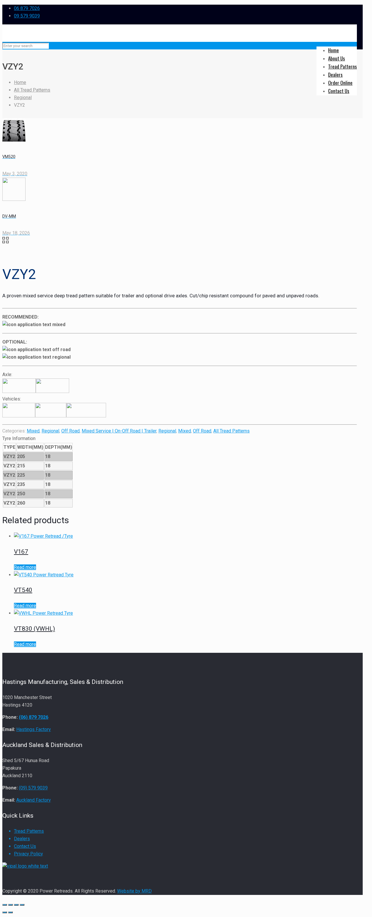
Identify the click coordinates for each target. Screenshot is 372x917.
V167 (21, 551)
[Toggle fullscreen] (16, 905)
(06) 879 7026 (33, 717)
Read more (25, 567)
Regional (23, 97)
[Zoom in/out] (22, 905)
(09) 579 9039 (33, 788)
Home (20, 82)
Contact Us (25, 846)
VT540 (23, 590)
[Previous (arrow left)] (4, 912)
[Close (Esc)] (4, 905)
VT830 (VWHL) (34, 628)
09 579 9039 (27, 16)
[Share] (10, 905)
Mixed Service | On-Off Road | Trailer (119, 431)
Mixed (33, 431)
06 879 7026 (27, 8)
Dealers (22, 838)
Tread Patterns (29, 831)
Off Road (70, 431)
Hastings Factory (33, 729)
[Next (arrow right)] (10, 912)
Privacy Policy (28, 854)
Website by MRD (134, 891)
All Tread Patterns (32, 90)
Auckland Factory (33, 800)
